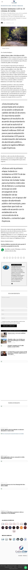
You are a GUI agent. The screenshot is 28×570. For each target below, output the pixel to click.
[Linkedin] (15, 258)
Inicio (15, 567)
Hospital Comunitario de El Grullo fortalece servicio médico (16, 346)
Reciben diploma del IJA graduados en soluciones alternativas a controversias (12, 430)
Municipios (20, 5)
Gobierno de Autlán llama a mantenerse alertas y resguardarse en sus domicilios (12, 512)
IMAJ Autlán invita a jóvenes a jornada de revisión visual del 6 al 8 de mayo (12, 457)
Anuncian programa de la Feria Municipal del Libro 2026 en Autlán (13, 485)
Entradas (14, 5)
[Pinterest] (13, 258)
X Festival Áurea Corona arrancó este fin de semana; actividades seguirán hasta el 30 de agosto (17, 353)
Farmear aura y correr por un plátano (16, 333)
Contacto (20, 567)
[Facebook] (4, 258)
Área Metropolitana (6, 5)
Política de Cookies (22, 565)
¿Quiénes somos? (9, 567)
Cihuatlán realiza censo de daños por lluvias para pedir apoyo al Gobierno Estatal (16, 340)
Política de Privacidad (11, 565)
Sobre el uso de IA (13, 568)
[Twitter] (10, 258)
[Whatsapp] (18, 258)
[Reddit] (21, 258)
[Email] (24, 258)
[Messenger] (7, 258)
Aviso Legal (3, 565)
